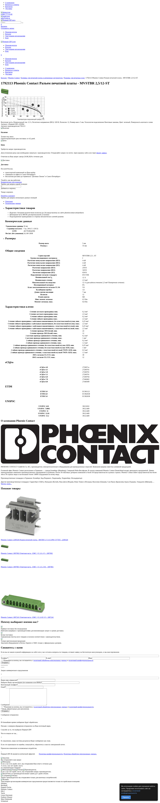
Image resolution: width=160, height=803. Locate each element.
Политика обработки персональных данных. (80, 754)
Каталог (8, 34)
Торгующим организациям (15, 36)
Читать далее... (6, 484)
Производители (11, 32)
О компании (9, 3)
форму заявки (102, 153)
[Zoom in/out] (7, 665)
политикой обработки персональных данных (50, 660)
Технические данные (13, 203)
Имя (90, 658)
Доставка (8, 8)
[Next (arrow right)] (3, 667)
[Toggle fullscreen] (5, 665)
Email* (3, 687)
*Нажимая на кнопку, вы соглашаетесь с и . (48, 660)
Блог (7, 38)
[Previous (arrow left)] (2, 667)
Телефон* (4, 658)
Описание (9, 201)
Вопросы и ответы (12, 5)
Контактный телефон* (9, 685)
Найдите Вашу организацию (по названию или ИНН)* (21, 682)
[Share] (3, 665)
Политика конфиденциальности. (51, 754)
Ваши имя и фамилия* (9, 680)
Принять (126, 797)
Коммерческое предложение (11, 182)
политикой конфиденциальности (81, 660)
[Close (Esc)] (2, 665)
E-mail (48, 658)
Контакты (9, 7)
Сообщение (5, 705)
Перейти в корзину (8, 196)
